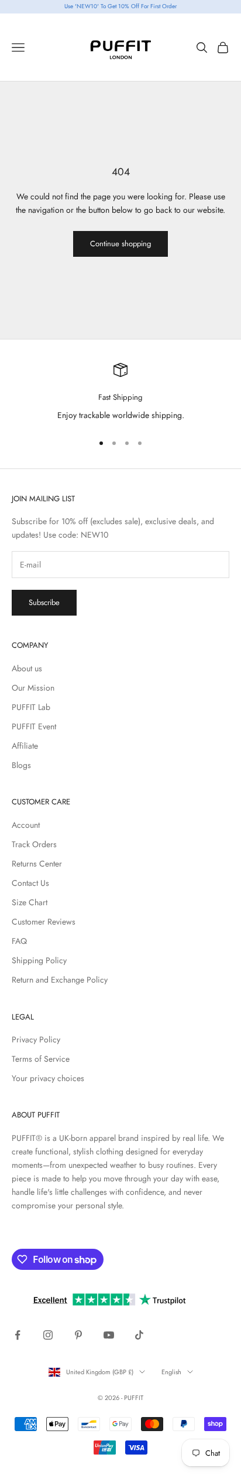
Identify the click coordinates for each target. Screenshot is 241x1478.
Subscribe (44, 602)
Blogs (21, 765)
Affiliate (25, 746)
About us (27, 668)
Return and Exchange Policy (60, 980)
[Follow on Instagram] (48, 1335)
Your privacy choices (48, 1078)
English (171, 1372)
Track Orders (34, 844)
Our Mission (33, 688)
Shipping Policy (39, 960)
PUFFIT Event (34, 726)
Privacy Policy (36, 1039)
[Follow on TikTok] (139, 1335)
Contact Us (30, 883)
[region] (120, 393)
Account (26, 825)
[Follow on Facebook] (17, 1335)
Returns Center (37, 863)
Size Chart (29, 902)
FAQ (19, 941)
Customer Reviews (43, 921)
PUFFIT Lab (31, 707)
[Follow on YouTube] (109, 1335)
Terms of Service (41, 1059)
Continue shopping (120, 243)
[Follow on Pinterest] (78, 1335)
